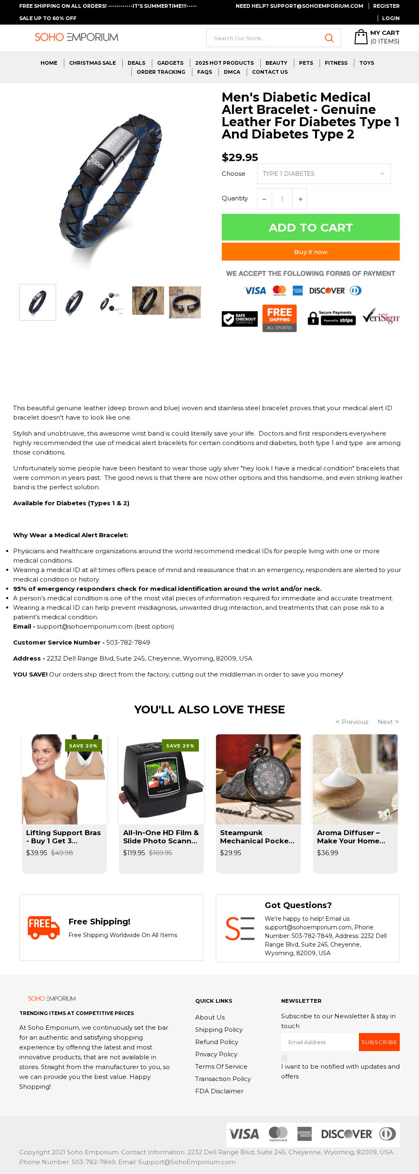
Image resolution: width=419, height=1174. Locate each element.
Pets (306, 63)
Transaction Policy (223, 1079)
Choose (234, 173)
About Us (210, 1017)
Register (386, 6)
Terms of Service (221, 1066)
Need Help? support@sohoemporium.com (299, 6)
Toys (366, 63)
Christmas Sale (92, 63)
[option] (37, 302)
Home (49, 63)
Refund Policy (216, 1042)
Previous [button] (355, 722)
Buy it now (310, 252)
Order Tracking (161, 72)
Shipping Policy (219, 1029)
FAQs (204, 72)
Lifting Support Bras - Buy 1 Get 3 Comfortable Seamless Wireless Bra (63, 837)
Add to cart (311, 227)
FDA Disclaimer (219, 1091)
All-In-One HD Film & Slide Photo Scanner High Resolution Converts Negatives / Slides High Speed (161, 837)
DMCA (232, 72)
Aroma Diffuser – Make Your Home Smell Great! (348, 837)
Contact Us (270, 72)
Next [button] (385, 722)
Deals (136, 63)
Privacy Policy (216, 1054)
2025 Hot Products (224, 63)
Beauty (276, 63)
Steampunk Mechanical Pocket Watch (256, 837)
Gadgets (170, 63)
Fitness (336, 63)
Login (391, 18)
